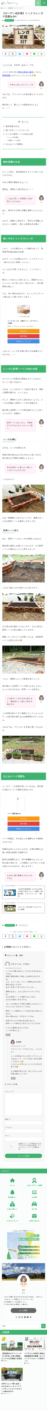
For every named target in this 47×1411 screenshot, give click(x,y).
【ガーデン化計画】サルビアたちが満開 (30, 908)
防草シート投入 (15, 140)
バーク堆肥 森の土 (14, 813)
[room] (22, 1317)
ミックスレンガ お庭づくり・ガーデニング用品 (23, 322)
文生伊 (18, 1042)
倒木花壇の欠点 (12, 126)
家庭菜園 (6, 75)
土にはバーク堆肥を (14, 144)
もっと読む (23, 1310)
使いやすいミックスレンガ (17, 130)
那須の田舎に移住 (25, 72)
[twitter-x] (16, 1317)
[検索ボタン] (38, 3)
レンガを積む (14, 137)
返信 (8, 1035)
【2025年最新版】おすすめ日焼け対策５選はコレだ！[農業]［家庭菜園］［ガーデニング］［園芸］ (30, 892)
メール (8, 1127)
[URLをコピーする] (41, 54)
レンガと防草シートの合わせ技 (19, 134)
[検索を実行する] (43, 1326)
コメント (9, 1091)
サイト (7, 1136)
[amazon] (31, 1317)
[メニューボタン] (44, 3)
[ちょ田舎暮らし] (9, 3)
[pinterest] (25, 1317)
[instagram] (19, 1317)
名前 (7, 1119)
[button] (5, 54)
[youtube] (28, 1317)
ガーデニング (9, 20)
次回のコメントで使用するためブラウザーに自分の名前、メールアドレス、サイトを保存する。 (29, 1146)
